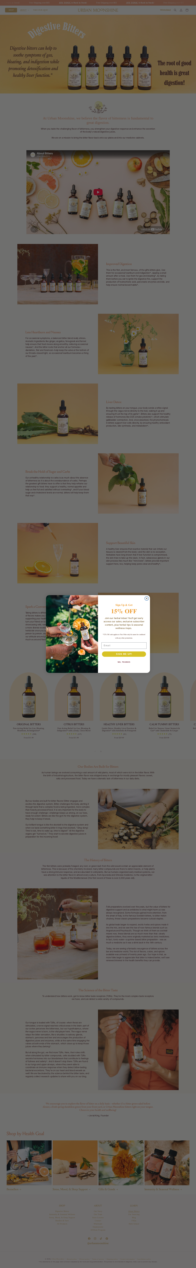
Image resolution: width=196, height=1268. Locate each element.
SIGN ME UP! (124, 654)
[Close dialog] (147, 598)
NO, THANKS (124, 662)
